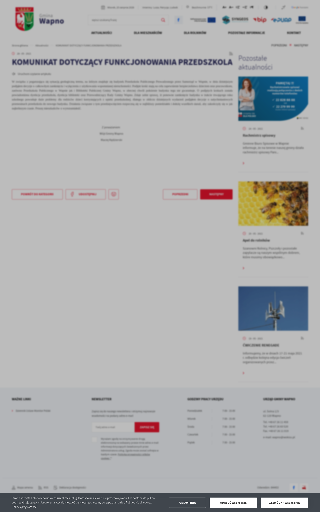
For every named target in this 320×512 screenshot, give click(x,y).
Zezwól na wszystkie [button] (284, 503)
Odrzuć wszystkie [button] (233, 503)
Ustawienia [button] (187, 503)
